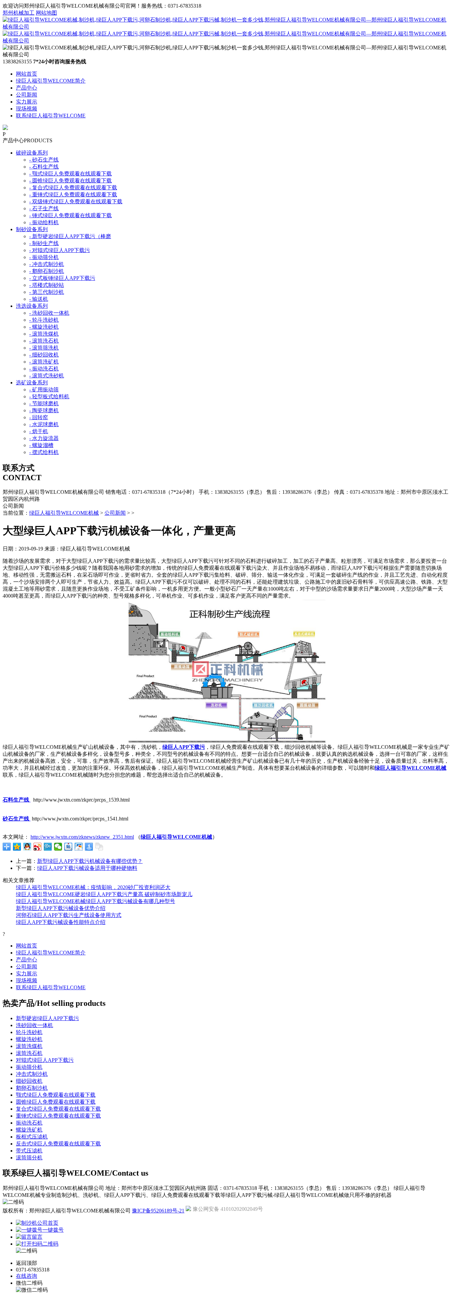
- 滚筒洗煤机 (44, 334)
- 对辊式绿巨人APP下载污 (59, 250)
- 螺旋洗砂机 (44, 327)
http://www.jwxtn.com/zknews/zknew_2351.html (82, 837)
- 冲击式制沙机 (46, 264)
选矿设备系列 (32, 382)
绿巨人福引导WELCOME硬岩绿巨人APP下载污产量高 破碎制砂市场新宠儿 (104, 894)
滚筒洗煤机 (29, 1046)
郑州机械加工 (18, 13)
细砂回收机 (29, 1081)
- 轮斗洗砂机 (44, 320)
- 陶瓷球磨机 (44, 410)
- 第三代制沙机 (46, 292)
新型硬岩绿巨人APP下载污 (47, 1018)
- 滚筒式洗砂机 (46, 375)
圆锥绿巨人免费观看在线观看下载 (56, 1102)
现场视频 (26, 108)
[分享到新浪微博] (37, 847)
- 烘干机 (38, 431)
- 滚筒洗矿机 (44, 361)
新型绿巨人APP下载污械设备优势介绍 (60, 908)
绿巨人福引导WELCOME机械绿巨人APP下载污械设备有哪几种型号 (95, 901)
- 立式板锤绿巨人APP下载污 (62, 278)
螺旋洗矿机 (29, 1130)
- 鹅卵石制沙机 (46, 271)
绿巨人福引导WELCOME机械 (64, 513)
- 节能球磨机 (44, 403)
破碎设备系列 (32, 153)
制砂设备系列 (32, 229)
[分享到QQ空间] (17, 847)
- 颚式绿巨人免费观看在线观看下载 (70, 173)
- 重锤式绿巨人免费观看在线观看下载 (73, 194)
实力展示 (26, 101)
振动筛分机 (29, 1067)
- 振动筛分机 (44, 257)
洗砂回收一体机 (34, 1025)
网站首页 (26, 74)
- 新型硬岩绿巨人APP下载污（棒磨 (70, 236)
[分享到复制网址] (99, 847)
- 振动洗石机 (44, 368)
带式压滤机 (29, 1150)
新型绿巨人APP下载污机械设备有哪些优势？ (90, 861)
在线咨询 (26, 1276)
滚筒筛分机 (29, 1157)
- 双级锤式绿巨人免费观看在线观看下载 (75, 201)
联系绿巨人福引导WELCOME (51, 115)
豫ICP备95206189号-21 (158, 1210)
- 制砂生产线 (44, 243)
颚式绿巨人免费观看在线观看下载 (56, 1095)
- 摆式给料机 (44, 452)
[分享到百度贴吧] (68, 847)
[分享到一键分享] (89, 847)
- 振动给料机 (44, 222)
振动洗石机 (29, 1123)
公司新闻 (26, 94)
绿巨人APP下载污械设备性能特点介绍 (60, 922)
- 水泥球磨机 (44, 424)
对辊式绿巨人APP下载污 (45, 1060)
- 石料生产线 (44, 166)
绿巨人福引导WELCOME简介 (51, 81)
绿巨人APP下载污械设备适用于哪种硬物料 (87, 868)
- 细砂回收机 (44, 354)
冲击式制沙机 (32, 1074)
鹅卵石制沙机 (32, 1088)
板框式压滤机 (32, 1136)
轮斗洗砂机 (29, 1032)
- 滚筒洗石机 (44, 341)
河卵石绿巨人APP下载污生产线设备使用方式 (68, 915)
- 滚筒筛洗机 (44, 348)
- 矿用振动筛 (44, 389)
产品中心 (26, 88)
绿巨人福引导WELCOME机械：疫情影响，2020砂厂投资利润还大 (93, 887)
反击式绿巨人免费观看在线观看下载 (58, 1143)
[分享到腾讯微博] (48, 847)
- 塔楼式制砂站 (46, 285)
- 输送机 (38, 299)
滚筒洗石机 (29, 1053)
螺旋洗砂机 (29, 1039)
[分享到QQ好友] (27, 847)
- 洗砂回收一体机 (49, 313)
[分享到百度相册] (79, 847)
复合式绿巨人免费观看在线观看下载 (58, 1109)
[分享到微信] (58, 847)
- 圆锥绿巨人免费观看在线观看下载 (70, 180)
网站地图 (46, 13)
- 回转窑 (38, 417)
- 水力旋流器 (44, 438)
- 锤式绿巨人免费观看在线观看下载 (70, 215)
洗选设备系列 (32, 306)
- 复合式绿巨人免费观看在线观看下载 (73, 187)
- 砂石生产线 (44, 159)
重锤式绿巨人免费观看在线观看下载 (58, 1116)
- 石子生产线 (44, 208)
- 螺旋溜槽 (41, 445)
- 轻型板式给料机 (49, 396)
